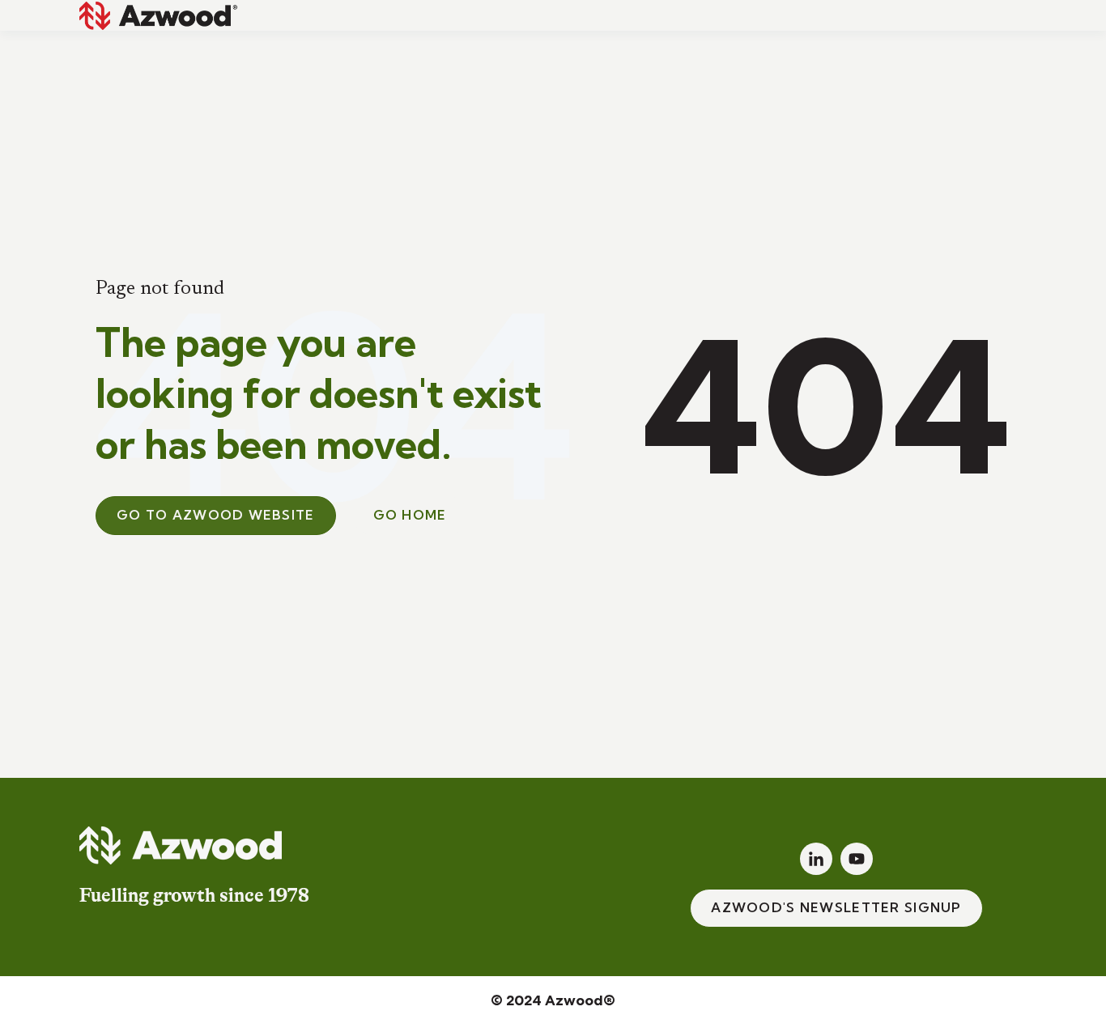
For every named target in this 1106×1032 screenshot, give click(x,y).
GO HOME (410, 515)
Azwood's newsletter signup (836, 907)
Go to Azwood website (216, 515)
